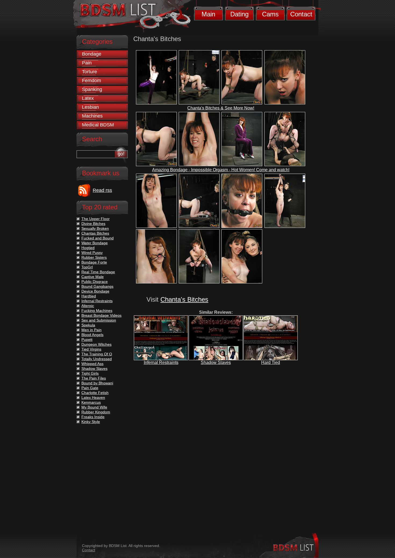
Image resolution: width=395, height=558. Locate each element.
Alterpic (87, 306)
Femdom (91, 80)
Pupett (86, 339)
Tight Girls (90, 373)
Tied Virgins (91, 349)
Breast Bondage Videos (101, 315)
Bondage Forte (94, 262)
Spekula (88, 325)
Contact (301, 14)
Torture (89, 71)
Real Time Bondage (98, 272)
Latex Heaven (93, 397)
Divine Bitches (93, 223)
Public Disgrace (94, 281)
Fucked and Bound (97, 238)
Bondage (91, 54)
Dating (239, 14)
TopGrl (87, 267)
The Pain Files (93, 378)
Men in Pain (91, 330)
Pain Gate (89, 388)
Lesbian (90, 107)
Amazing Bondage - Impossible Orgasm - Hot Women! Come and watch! (220, 169)
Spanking (92, 89)
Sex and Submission (98, 320)
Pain (87, 62)
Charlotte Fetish (95, 393)
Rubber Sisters (94, 257)
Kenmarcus (91, 402)
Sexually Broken (95, 228)
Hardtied (88, 296)
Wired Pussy (92, 252)
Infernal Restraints (161, 362)
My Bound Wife (94, 407)
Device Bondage (95, 291)
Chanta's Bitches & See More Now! (220, 108)
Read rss (102, 190)
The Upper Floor (95, 219)
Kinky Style (90, 422)
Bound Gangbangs (97, 286)
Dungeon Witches (96, 344)
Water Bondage (94, 243)
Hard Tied (270, 362)
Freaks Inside (93, 417)
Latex (88, 98)
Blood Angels (92, 335)
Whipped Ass (92, 364)
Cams (270, 14)
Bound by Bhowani (97, 383)
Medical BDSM (98, 124)
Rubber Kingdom (95, 412)
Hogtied (88, 248)
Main (208, 14)
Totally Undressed (96, 359)
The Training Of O (96, 354)
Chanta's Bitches (184, 299)
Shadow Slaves (216, 362)
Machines (92, 116)
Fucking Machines (96, 310)
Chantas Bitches (95, 233)
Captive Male (92, 277)
